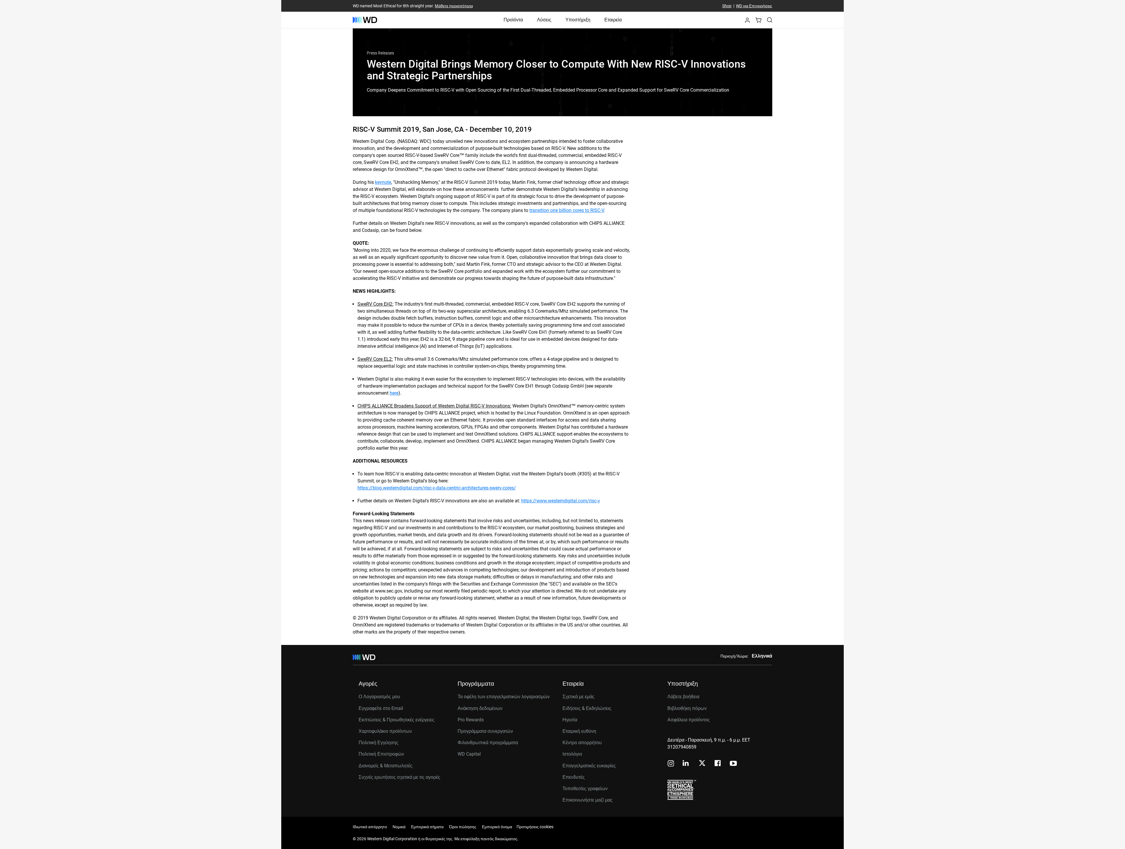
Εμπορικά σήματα (427, 826)
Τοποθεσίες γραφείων (585, 788)
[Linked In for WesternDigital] (686, 764)
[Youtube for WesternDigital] (733, 764)
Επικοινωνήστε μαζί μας (587, 800)
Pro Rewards (471, 720)
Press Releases (380, 53)
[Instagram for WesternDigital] (670, 764)
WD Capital (469, 754)
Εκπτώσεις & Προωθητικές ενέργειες (396, 720)
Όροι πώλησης (462, 826)
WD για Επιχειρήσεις (754, 6)
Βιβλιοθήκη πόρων (687, 708)
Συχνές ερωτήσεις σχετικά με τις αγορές (399, 777)
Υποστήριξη (577, 20)
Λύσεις (544, 20)
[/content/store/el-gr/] (365, 20)
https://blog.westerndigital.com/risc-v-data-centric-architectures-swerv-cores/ (436, 488)
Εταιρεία (613, 20)
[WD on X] (702, 763)
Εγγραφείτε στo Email (381, 708)
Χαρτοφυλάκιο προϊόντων (385, 731)
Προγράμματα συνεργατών (485, 731)
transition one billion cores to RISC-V (566, 210)
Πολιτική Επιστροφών (381, 754)
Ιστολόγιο (572, 754)
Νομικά (399, 826)
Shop (727, 6)
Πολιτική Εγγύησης (378, 742)
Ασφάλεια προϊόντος (688, 720)
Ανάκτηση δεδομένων (480, 708)
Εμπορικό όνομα (497, 826)
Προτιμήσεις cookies (535, 826)
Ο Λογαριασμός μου (379, 696)
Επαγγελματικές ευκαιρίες (589, 765)
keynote (383, 182)
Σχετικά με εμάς (578, 696)
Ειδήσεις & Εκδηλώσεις (586, 708)
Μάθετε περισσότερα (454, 6)
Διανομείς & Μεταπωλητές (385, 765)
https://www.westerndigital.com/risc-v (560, 501)
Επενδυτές (573, 777)
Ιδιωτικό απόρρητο (370, 826)
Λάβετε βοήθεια (683, 696)
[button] (747, 22)
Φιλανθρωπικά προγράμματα (488, 742)
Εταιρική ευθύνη (579, 731)
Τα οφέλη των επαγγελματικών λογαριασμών (504, 696)
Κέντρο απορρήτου (582, 742)
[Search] (769, 20)
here (394, 393)
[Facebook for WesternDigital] (718, 764)
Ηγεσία (569, 720)
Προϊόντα (513, 20)
